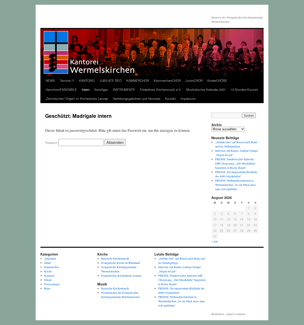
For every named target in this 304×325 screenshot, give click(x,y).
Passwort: (51, 143)
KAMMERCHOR (137, 80)
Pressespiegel (51, 284)
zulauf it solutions (236, 314)
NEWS (50, 80)
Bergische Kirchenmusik (115, 258)
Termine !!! (67, 80)
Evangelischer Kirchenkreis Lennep (121, 275)
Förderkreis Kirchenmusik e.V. (160, 89)
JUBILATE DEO (111, 80)
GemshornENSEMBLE (61, 89)
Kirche (48, 271)
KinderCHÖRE (217, 80)
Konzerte (49, 275)
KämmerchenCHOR (167, 80)
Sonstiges (101, 89)
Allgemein (50, 258)
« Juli (214, 241)
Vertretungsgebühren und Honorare (136, 98)
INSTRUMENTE (124, 89)
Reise (47, 288)
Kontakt (170, 98)
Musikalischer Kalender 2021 (206, 89)
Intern (86, 89)
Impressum (188, 98)
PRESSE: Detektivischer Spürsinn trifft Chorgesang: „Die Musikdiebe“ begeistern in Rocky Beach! (235, 163)
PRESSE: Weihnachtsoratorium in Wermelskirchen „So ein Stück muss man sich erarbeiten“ (235, 185)
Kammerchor (51, 267)
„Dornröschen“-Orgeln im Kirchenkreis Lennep (77, 98)
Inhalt (47, 263)
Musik (48, 280)
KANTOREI (87, 80)
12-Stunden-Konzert (244, 89)
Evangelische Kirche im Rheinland (120, 263)
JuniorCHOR (194, 80)
